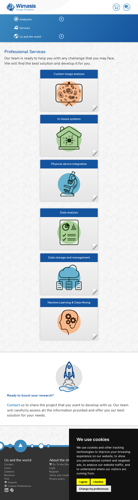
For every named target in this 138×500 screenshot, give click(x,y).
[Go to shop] (118, 4)
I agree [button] (83, 481)
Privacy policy (57, 479)
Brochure (9, 475)
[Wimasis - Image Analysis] (20, 6)
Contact (13, 405)
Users (7, 468)
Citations (9, 471)
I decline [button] (98, 481)
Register (54, 471)
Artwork (12, 482)
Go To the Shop (61, 464)
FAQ (6, 479)
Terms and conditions (61, 475)
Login (52, 468)
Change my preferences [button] (94, 488)
